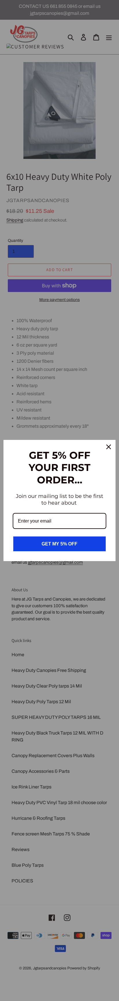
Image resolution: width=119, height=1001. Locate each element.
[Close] (109, 447)
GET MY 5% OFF (59, 543)
